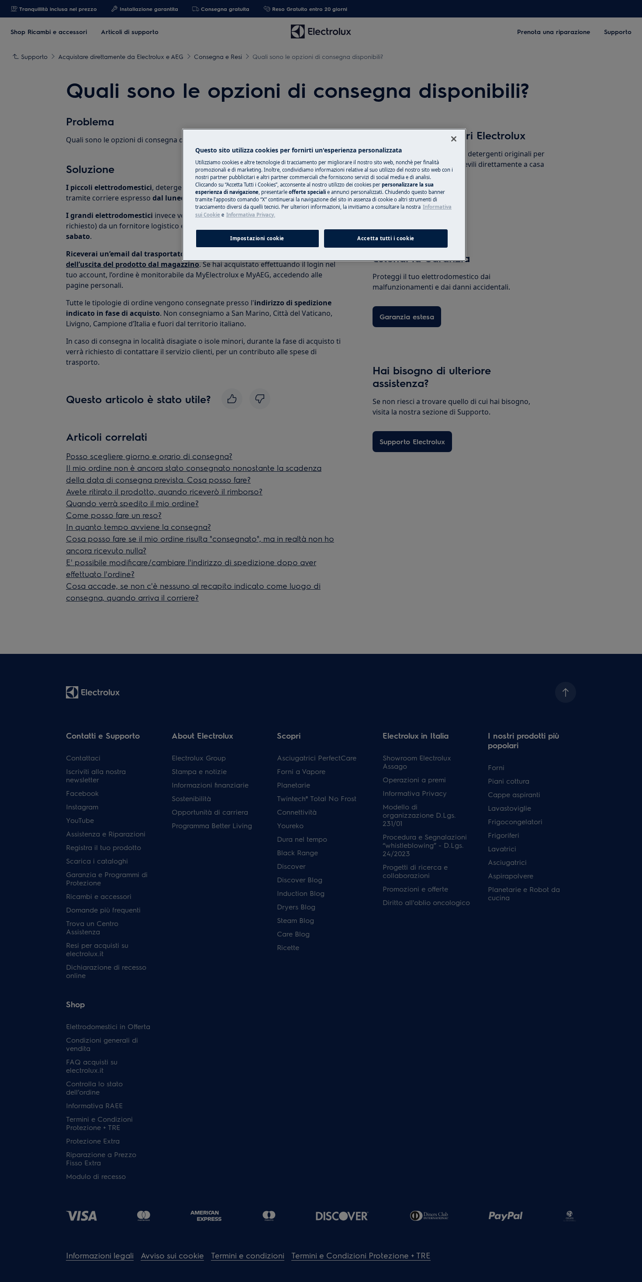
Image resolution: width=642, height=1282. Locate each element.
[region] (324, 194)
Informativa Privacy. (250, 214)
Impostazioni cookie (257, 238)
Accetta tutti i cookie (385, 238)
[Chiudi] (453, 139)
